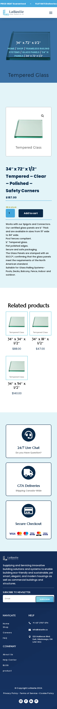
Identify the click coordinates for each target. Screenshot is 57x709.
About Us (8, 654)
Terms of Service (29, 693)
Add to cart (31, 213)
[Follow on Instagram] (21, 701)
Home (11, 48)
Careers (7, 632)
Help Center (10, 660)
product (7, 670)
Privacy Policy (10, 693)
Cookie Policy (46, 693)
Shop (20, 48)
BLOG (6, 665)
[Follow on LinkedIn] (31, 701)
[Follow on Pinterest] (36, 701)
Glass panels (31, 52)
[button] (42, 116)
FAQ (5, 638)
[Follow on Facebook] (26, 701)
